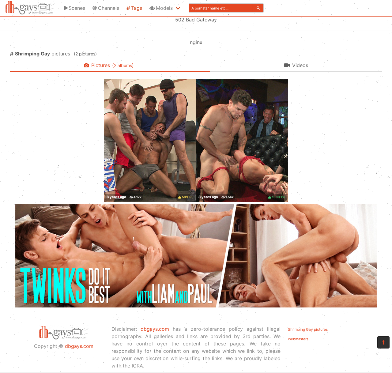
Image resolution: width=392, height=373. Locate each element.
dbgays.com (79, 346)
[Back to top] (383, 342)
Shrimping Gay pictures (308, 329)
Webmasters (298, 339)
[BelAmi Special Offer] (196, 306)
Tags (136, 8)
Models (164, 8)
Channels (108, 8)
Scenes (77, 8)
